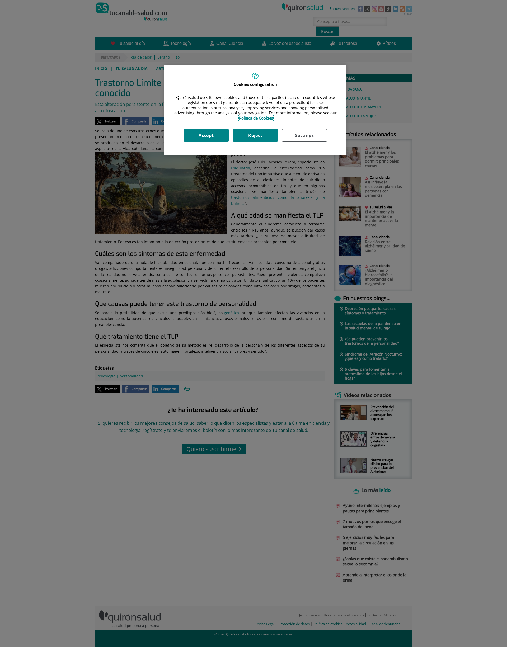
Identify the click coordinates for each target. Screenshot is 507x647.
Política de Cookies (256, 118)
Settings (304, 135)
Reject (255, 135)
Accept (206, 135)
